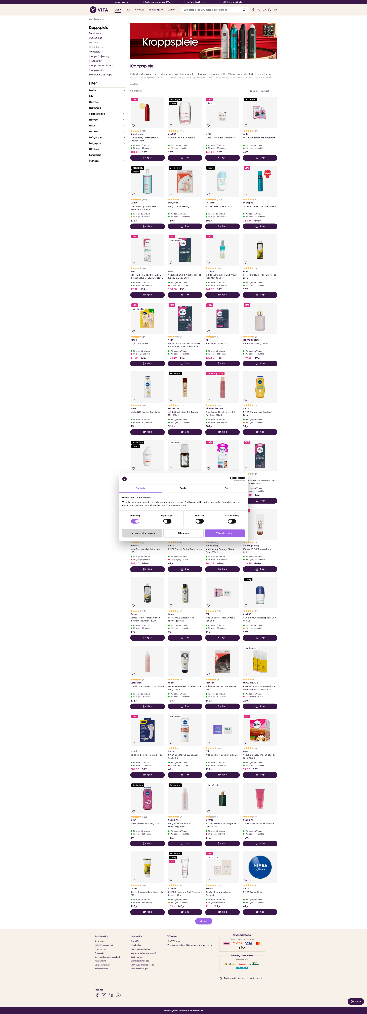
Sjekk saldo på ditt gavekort (107, 957)
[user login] (258, 10)
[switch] (167, 521)
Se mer (134, 83)
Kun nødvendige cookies (142, 533)
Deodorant (95, 33)
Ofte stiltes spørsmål (104, 945)
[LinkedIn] (111, 995)
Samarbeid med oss (140, 961)
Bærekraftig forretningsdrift (143, 953)
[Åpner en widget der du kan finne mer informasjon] (356, 1001)
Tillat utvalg (183, 533)
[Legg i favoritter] (133, 125)
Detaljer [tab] (184, 488)
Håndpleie (94, 47)
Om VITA (135, 941)
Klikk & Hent (100, 961)
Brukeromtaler (101, 969)
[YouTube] (118, 995)
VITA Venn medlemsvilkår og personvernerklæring (189, 945)
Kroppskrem (95, 61)
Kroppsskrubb (96, 70)
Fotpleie (93, 42)
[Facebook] (97, 995)
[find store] (253, 10)
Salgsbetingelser (102, 965)
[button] (244, 10)
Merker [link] (171, 10)
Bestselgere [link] (156, 10)
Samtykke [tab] (141, 488)
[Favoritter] (264, 10)
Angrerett (99, 953)
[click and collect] (270, 10)
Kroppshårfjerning (99, 56)
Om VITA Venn (173, 941)
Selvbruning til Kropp (100, 74)
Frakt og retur (101, 949)
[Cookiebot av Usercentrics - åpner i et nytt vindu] (232, 479)
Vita (90, 19)
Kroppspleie (99, 19)
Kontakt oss (100, 941)
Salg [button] (127, 10)
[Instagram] (104, 995)
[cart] (275, 10)
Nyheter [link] (139, 10)
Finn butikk (136, 945)
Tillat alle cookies (224, 533)
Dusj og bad (95, 38)
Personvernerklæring (140, 949)
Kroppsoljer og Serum (101, 65)
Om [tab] (226, 488)
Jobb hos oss (136, 957)
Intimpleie (94, 51)
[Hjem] (99, 10)
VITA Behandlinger (139, 969)
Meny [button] (118, 10)
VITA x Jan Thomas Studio (142, 965)
